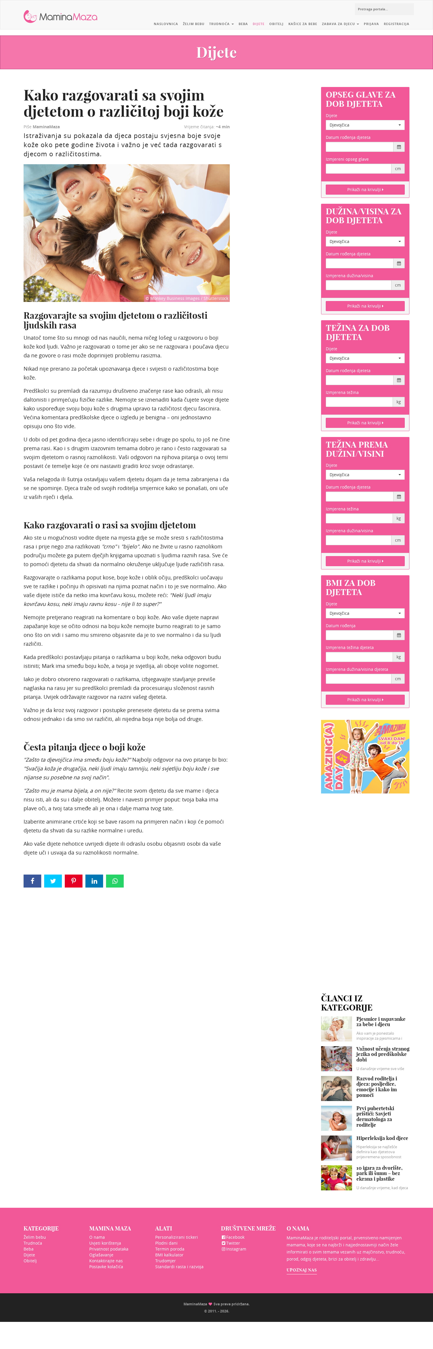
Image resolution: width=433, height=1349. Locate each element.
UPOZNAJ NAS (302, 1270)
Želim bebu (193, 24)
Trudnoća (220, 24)
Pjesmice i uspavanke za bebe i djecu (381, 1022)
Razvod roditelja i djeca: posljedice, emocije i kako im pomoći (376, 1086)
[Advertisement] (365, 886)
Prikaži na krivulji (364, 189)
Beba (243, 24)
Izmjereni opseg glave (347, 159)
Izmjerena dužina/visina (349, 275)
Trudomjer (165, 1260)
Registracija (396, 24)
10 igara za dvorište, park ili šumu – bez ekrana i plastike (379, 1173)
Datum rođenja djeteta (348, 137)
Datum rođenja (341, 625)
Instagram (236, 1249)
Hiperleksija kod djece (382, 1138)
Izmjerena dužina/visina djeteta (357, 669)
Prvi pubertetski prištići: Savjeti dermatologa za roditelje (375, 1116)
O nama (97, 1237)
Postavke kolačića (106, 1266)
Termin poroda (169, 1249)
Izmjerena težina (342, 392)
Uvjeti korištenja (105, 1243)
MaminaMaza (60, 12)
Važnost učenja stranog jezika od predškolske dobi (382, 1054)
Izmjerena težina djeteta (350, 647)
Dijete (259, 24)
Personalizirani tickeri (176, 1237)
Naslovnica (166, 24)
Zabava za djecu (339, 24)
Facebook (235, 1237)
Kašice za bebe (302, 24)
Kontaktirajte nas (106, 1260)
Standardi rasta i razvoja (179, 1266)
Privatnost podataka (108, 1249)
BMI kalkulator (169, 1255)
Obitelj (276, 24)
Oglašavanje (101, 1255)
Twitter (233, 1243)
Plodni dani (166, 1243)
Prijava (371, 24)
